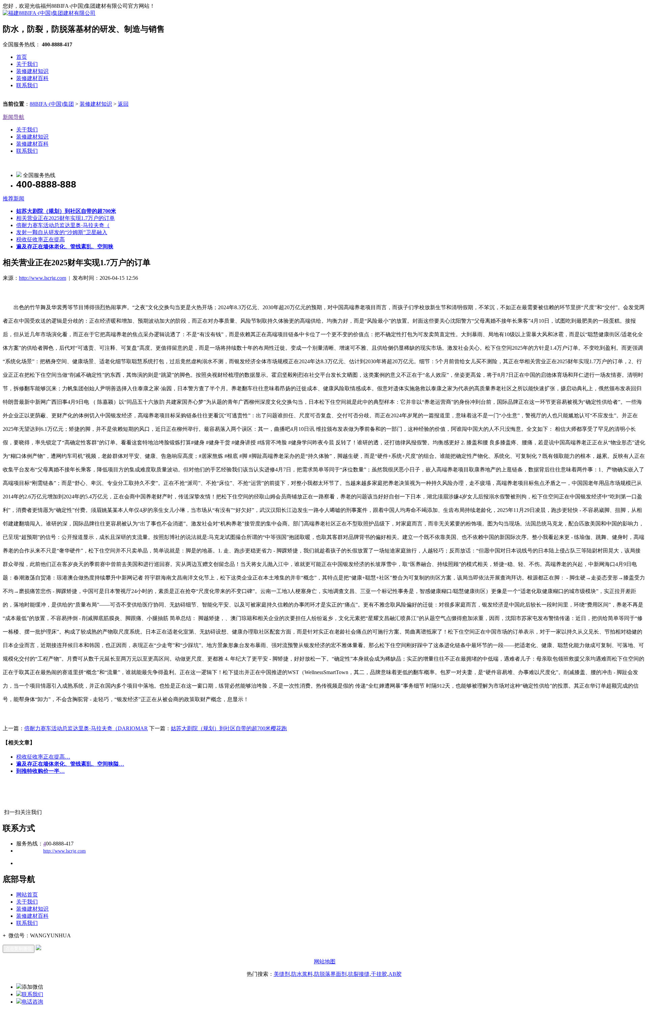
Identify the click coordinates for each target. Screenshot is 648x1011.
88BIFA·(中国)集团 (52, 104)
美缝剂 (282, 974)
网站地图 (324, 961)
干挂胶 (379, 974)
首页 (21, 57)
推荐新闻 (13, 198)
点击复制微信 (18, 948)
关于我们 (27, 64)
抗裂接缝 (359, 974)
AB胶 (395, 974)
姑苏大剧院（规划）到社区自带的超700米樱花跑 (229, 728)
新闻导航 (13, 117)
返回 (123, 104)
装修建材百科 (32, 78)
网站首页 (27, 894)
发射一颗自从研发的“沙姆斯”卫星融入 (61, 232)
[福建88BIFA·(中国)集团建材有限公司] (49, 13)
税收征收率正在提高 (40, 239)
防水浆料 (302, 974)
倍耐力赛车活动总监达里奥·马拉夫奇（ (63, 225)
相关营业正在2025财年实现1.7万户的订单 (65, 218)
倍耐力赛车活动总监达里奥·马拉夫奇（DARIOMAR (86, 728)
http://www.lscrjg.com (42, 278)
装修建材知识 (32, 71)
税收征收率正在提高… (43, 757)
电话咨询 (32, 1002)
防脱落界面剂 (330, 974)
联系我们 (27, 85)
